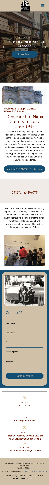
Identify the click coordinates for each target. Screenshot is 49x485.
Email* (8, 342)
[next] (45, 47)
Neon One (33, 478)
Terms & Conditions (26, 476)
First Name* (11, 323)
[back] (4, 47)
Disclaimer (39, 476)
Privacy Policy (11, 476)
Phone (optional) (12, 352)
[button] (43, 6)
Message (9, 361)
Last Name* (10, 333)
